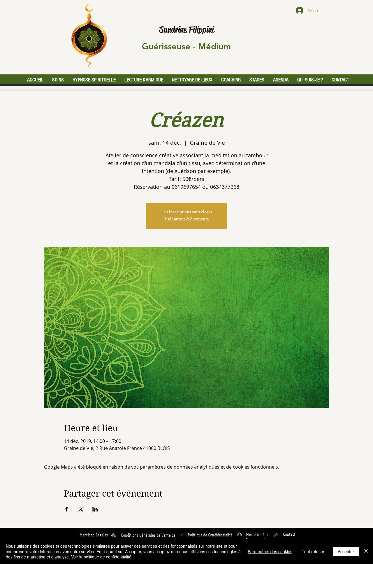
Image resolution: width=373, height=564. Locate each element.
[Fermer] (366, 551)
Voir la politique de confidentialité (101, 557)
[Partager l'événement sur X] (81, 509)
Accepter (346, 551)
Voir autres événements (186, 219)
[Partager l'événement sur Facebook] (66, 509)
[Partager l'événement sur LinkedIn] (95, 509)
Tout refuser (313, 551)
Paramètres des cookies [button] (270, 551)
